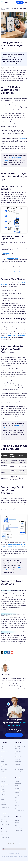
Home (2, 8)
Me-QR (17, 805)
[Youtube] (8, 843)
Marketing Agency (20, 746)
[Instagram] (11, 843)
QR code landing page (12, 258)
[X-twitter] (16, 843)
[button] (2, 652)
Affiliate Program (19, 828)
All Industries (18, 772)
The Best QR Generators (18, 782)
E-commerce (18, 754)
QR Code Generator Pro (19, 789)
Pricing (17, 822)
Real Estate (18, 756)
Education (17, 764)
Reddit (16, 785)
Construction (18, 759)
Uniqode (17, 792)
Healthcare (18, 761)
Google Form (6, 253)
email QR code (22, 138)
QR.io (16, 808)
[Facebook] (19, 843)
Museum (17, 766)
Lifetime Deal (18, 830)
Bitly (16, 803)
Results (17, 820)
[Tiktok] (14, 843)
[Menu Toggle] (26, 2)
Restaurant (18, 751)
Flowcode (17, 795)
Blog (16, 825)
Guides (7, 8)
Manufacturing (19, 769)
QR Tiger (17, 800)
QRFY (16, 797)
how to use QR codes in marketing (16, 546)
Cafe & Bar (18, 748)
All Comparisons (19, 810)
